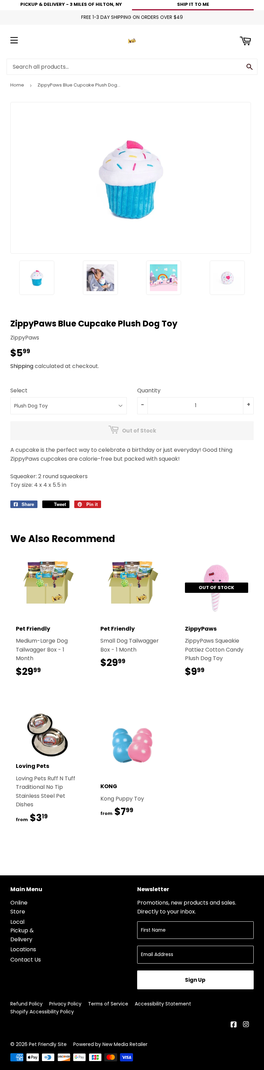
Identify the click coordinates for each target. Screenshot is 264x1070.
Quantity (149, 390)
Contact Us (25, 960)
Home (17, 85)
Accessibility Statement (163, 1003)
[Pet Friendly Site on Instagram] (246, 1025)
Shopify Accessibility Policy (42, 1011)
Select (19, 390)
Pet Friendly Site (48, 1044)
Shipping (21, 366)
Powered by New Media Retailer (110, 1044)
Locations (23, 949)
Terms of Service (108, 1003)
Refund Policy (26, 1003)
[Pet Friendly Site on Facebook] (234, 1025)
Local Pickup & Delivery (22, 930)
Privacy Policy (65, 1003)
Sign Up (195, 979)
